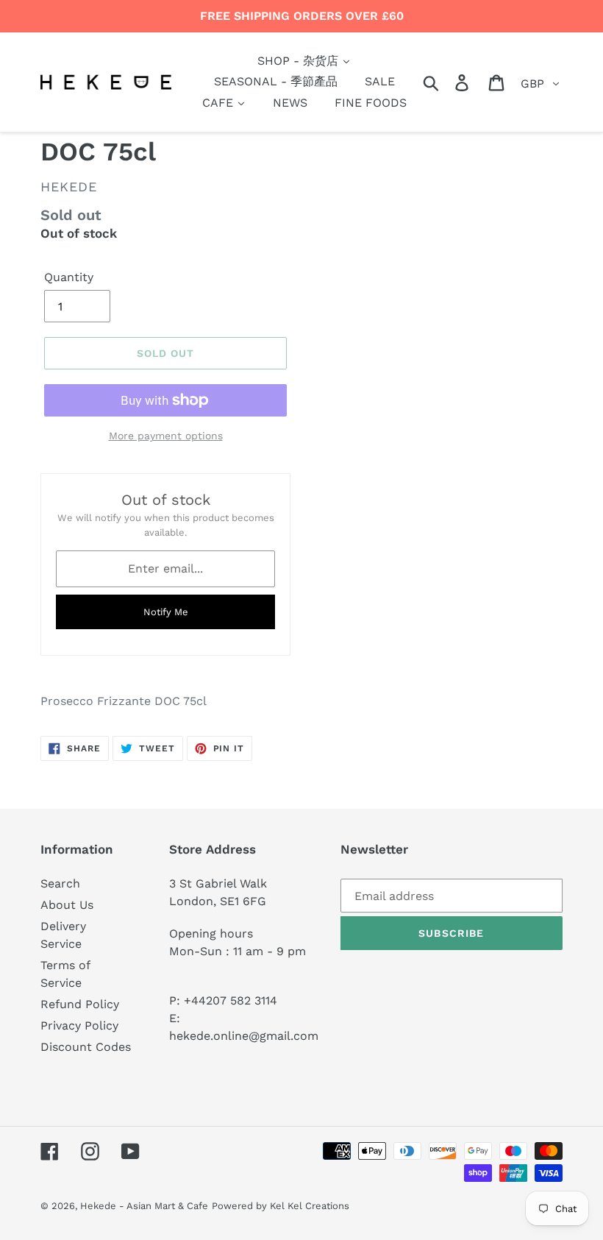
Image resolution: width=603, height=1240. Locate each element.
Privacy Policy (79, 1025)
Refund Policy (79, 1004)
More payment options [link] (166, 436)
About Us (66, 905)
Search (60, 883)
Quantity (68, 277)
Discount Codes (85, 1047)
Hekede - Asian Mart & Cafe (144, 1205)
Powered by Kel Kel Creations (280, 1205)
